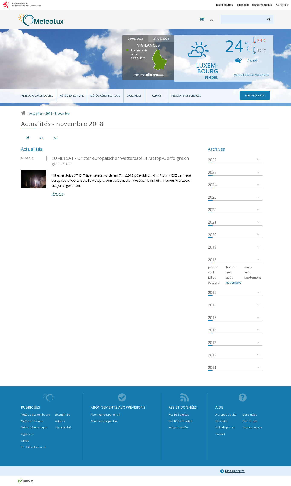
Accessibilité (63, 427)
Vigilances (134, 96)
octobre (214, 282)
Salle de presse (225, 427)
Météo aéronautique (105, 96)
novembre (233, 282)
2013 (212, 342)
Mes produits (235, 471)
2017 (212, 292)
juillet (212, 277)
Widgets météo (178, 427)
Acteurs (60, 421)
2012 (212, 354)
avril (211, 272)
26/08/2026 (135, 38)
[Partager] (28, 138)
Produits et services (186, 96)
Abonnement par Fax (104, 421)
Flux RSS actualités (180, 421)
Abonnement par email (105, 414)
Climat (156, 96)
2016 (212, 305)
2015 (212, 317)
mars (248, 267)
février (231, 267)
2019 (212, 247)
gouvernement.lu (262, 4)
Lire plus (58, 193)
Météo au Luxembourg (37, 96)
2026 (212, 159)
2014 (212, 329)
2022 (212, 209)
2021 (212, 222)
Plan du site (250, 421)
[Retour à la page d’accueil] (41, 23)
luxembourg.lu (224, 4)
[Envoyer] (56, 138)
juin (246, 272)
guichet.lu (243, 4)
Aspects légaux (252, 427)
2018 (48, 113)
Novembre (62, 113)
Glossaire (221, 421)
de (211, 20)
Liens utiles (250, 414)
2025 (212, 172)
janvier (213, 267)
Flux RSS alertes (179, 414)
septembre (252, 277)
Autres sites (282, 4)
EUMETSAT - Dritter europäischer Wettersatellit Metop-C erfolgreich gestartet (120, 161)
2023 (212, 197)
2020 (212, 234)
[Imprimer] (42, 138)
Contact (220, 434)
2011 (212, 367)
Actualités (36, 113)
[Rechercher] (269, 19)
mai (228, 272)
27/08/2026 (161, 38)
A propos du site (225, 414)
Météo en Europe (72, 96)
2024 (212, 184)
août (229, 277)
